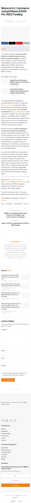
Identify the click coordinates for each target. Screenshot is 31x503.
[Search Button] (29, 2)
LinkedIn (19, 179)
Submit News (4, 447)
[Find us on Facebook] (10, 420)
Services (3, 457)
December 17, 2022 (21, 21)
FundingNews (18, 203)
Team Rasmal (9, 21)
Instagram (13, 179)
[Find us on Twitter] (6, 420)
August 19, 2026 (14, 86)
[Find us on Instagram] (2, 420)
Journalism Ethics (5, 433)
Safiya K (3, 200)
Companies (4, 454)
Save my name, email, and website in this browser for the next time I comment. (15, 374)
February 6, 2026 (15, 298)
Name (3, 350)
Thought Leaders (6, 452)
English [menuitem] (13, 501)
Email (3, 358)
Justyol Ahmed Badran (18, 112)
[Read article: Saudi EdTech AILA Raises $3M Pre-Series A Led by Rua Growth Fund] (5, 82)
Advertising (4, 431)
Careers (3, 440)
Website (3, 365)
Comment (4, 329)
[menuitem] (12, 501)
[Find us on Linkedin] (14, 420)
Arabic (3, 49)
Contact (3, 438)
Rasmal (18, 495)
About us (3, 429)
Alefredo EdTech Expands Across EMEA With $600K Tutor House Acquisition (10, 294)
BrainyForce (15, 497)
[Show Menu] (2, 2)
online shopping (9, 105)
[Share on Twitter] (12, 43)
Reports (3, 459)
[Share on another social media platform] (26, 43)
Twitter (6, 182)
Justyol (26, 203)
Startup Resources (6, 450)
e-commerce (9, 203)
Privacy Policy (5, 435)
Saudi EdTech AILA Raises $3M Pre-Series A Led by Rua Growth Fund (19, 82)
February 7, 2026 (15, 94)
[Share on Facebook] (4, 43)
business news (21, 182)
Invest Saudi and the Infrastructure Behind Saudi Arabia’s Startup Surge (19, 91)
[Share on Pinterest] (19, 43)
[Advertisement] (15, 385)
